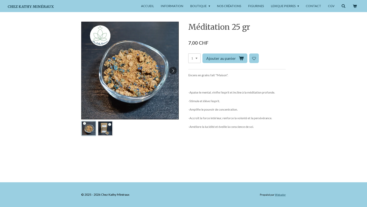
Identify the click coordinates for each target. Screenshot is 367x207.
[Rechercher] (343, 6)
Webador (280, 194)
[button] (88, 128)
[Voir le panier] (354, 6)
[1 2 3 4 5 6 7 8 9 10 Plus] (194, 58)
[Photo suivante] (173, 70)
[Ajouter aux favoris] (254, 58)
